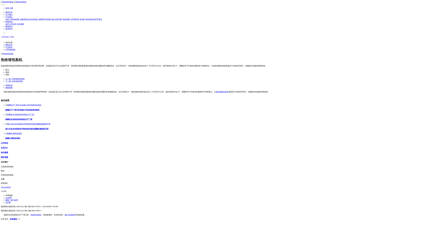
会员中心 (4, 148)
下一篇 (14, 81)
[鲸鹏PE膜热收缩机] (13, 133)
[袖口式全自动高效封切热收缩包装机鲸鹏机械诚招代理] (27, 124)
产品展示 (9, 47)
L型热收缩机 (10, 50)
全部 (7, 19)
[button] (5, 37)
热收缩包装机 (36, 215)
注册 (11, 8)
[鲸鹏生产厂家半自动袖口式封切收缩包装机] (23, 105)
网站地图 (4, 157)
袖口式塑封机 (70, 215)
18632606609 (6, 187)
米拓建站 (14, 219)
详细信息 (9, 85)
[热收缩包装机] (215, 2)
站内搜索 (4, 152)
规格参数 (9, 88)
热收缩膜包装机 (222, 92)
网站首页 (9, 12)
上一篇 (15, 79)
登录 (7, 8)
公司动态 (4, 143)
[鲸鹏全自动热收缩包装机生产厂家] (19, 115)
